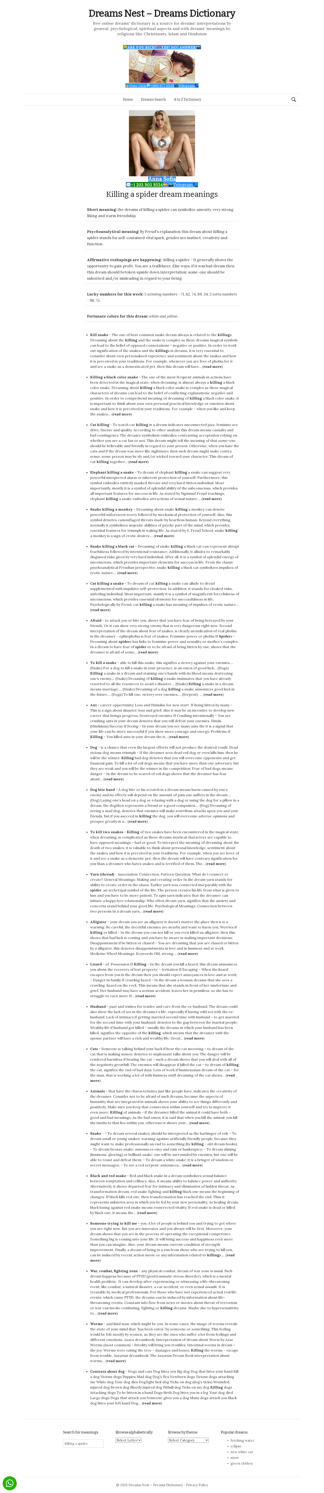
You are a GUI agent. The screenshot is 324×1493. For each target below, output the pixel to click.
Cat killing (99, 424)
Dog (93, 747)
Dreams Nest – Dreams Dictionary (162, 13)
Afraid (95, 620)
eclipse (236, 1446)
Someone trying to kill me (113, 1223)
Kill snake (99, 335)
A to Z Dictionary (187, 99)
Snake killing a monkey (111, 509)
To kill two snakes (106, 832)
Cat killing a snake (107, 583)
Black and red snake (108, 1175)
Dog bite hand (102, 789)
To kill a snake (103, 662)
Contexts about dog (107, 1371)
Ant (93, 705)
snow (235, 1458)
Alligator (98, 922)
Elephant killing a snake (112, 472)
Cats (94, 1049)
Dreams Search (153, 99)
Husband (98, 1006)
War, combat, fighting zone (114, 1271)
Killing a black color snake (114, 377)
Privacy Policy (197, 1485)
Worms (96, 1324)
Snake (95, 1133)
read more (212, 366)
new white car (242, 1452)
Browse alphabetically (134, 1432)
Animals (97, 1091)
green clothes (242, 1463)
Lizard (96, 964)
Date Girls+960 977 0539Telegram (162, 85)
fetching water (242, 1440)
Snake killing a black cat (112, 546)
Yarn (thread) (102, 874)
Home (128, 99)
